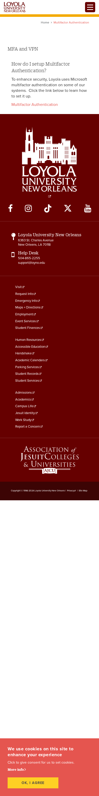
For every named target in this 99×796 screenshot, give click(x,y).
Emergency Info (26, 301)
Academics (23, 399)
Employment (24, 314)
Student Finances (27, 328)
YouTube (87, 208)
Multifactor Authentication (34, 104)
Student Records (27, 374)
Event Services (25, 321)
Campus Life (24, 406)
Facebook (10, 208)
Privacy (70, 490)
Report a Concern (27, 427)
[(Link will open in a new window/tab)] (49, 460)
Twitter (68, 208)
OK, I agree (33, 783)
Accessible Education (30, 347)
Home (45, 22)
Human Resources (28, 340)
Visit (18, 287)
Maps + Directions (27, 307)
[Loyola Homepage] (49, 162)
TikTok (47, 208)
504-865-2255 (29, 258)
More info (16, 769)
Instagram (28, 208)
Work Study (23, 420)
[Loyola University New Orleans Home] (14, 7)
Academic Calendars (30, 360)
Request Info (24, 294)
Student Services (27, 381)
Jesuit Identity (25, 413)
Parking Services (27, 367)
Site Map (83, 490)
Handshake (23, 353)
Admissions (23, 393)
